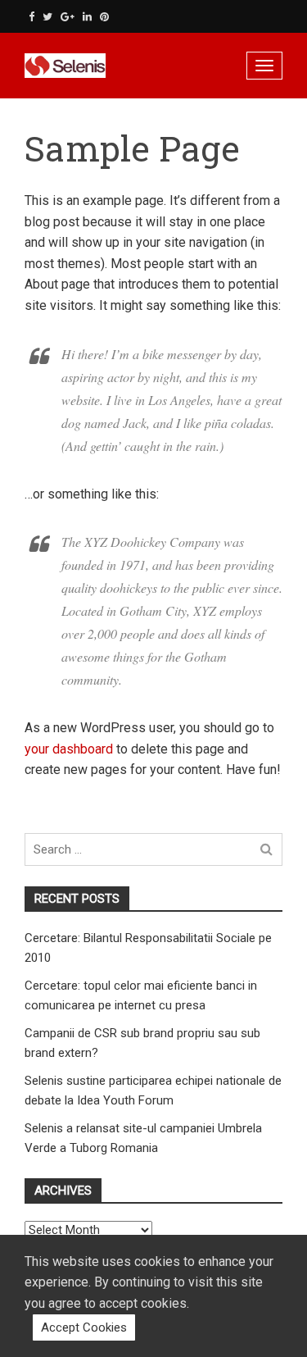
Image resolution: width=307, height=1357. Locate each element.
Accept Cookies (84, 1327)
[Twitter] (47, 17)
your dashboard (69, 749)
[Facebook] (31, 17)
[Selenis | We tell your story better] (98, 65)
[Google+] (67, 17)
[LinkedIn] (87, 17)
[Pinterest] (104, 17)
